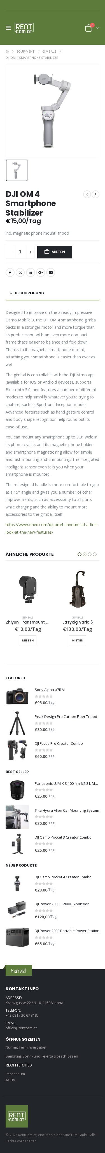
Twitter (20, 272)
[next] (95, 194)
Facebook (10, 272)
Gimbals (27, 617)
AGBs (10, 1079)
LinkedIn (30, 272)
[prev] (87, 194)
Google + (40, 272)
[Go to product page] (28, 589)
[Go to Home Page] (7, 51)
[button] (10, 28)
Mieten (58, 252)
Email (50, 272)
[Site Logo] (26, 28)
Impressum (15, 1073)
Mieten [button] (27, 640)
